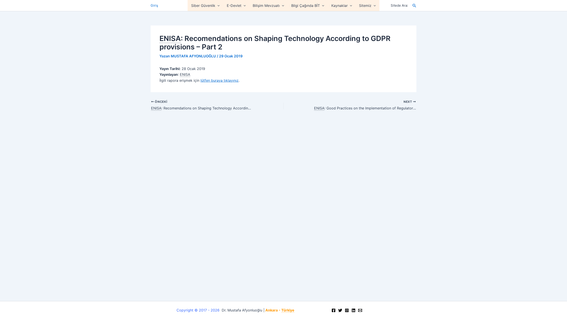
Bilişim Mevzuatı (266, 5)
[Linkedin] (353, 310)
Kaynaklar (339, 5)
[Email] (360, 310)
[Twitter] (340, 310)
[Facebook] (334, 310)
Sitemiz (365, 5)
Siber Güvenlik (203, 5)
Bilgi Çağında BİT (305, 5)
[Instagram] (347, 310)
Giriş (154, 5)
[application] (217, 5)
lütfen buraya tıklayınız (219, 80)
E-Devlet (234, 5)
